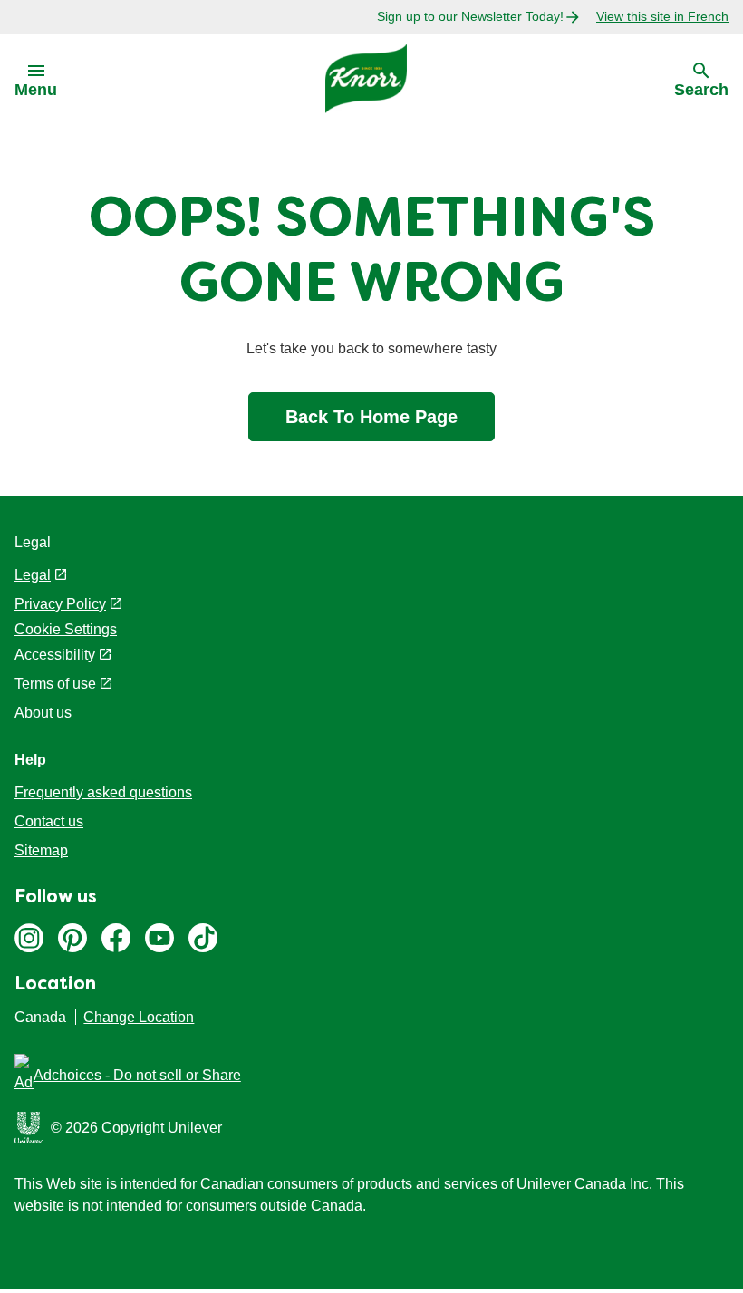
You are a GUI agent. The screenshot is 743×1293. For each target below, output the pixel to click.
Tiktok (202, 937)
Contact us (48, 821)
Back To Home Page (371, 417)
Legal (32, 575)
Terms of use (55, 683)
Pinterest (72, 937)
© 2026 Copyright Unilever (136, 1127)
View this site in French (662, 16)
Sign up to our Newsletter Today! (470, 16)
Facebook (115, 937)
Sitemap (41, 850)
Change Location (138, 1017)
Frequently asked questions (103, 792)
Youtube (159, 937)
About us (43, 712)
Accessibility (54, 654)
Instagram (28, 937)
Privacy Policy (60, 604)
